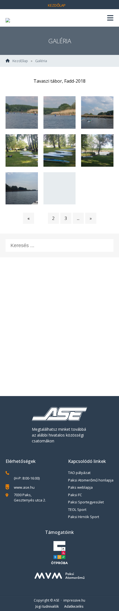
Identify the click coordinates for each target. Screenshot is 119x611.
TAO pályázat (79, 472)
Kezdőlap (57, 5)
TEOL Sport (77, 509)
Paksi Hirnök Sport (83, 516)
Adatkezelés (74, 606)
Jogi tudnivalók (47, 606)
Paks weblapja (80, 487)
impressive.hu (74, 600)
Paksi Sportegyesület (86, 502)
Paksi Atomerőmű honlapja (90, 480)
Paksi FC (75, 494)
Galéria (41, 61)
